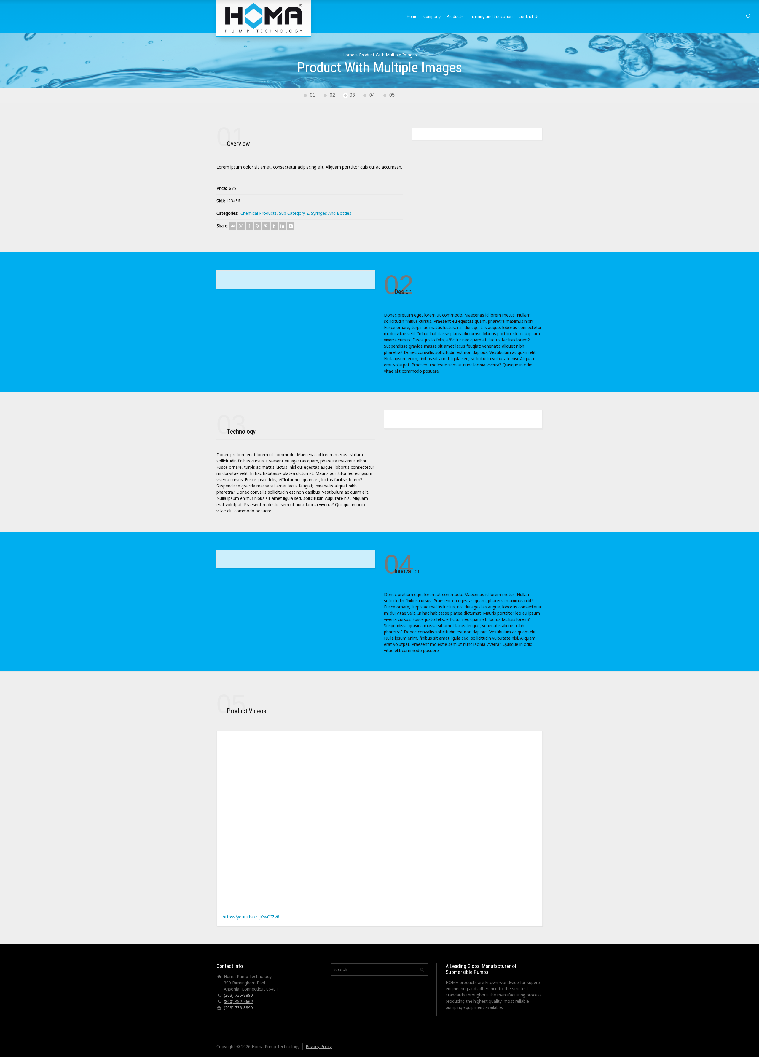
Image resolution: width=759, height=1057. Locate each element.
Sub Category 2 (294, 213)
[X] (241, 226)
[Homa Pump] (263, 18)
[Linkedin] (282, 226)
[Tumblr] (274, 226)
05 (392, 95)
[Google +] (257, 226)
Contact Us (529, 16)
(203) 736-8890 (238, 995)
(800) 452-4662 (238, 1001)
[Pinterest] (266, 226)
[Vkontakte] (290, 226)
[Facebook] (249, 226)
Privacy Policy (319, 1046)
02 (332, 95)
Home (412, 16)
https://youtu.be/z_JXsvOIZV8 (251, 917)
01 (312, 95)
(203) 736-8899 (238, 1007)
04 (372, 95)
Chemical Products (258, 213)
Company (432, 16)
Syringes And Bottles (331, 213)
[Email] (232, 226)
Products (455, 16)
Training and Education (491, 16)
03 (352, 95)
